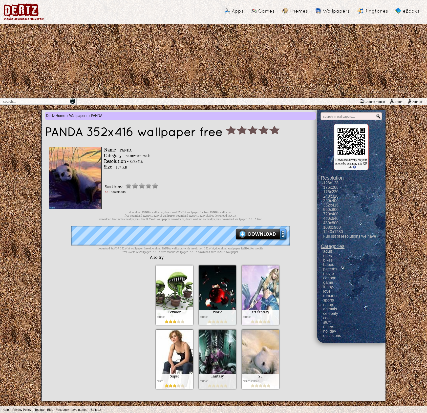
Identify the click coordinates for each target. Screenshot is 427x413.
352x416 (331, 205)
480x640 (331, 218)
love (327, 291)
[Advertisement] (213, 60)
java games (79, 410)
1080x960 (332, 227)
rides (327, 256)
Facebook (62, 410)
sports (328, 300)
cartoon (329, 278)
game (328, 282)
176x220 (331, 192)
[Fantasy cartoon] (217, 387)
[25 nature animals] (260, 387)
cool (327, 318)
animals (330, 309)
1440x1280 (333, 232)
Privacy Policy (21, 410)
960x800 (331, 209)
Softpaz (96, 410)
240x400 (331, 201)
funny (328, 287)
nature (328, 304)
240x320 (331, 196)
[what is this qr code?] (354, 167)
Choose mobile (374, 102)
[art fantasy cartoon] (260, 323)
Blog (50, 410)
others (328, 327)
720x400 (331, 214)
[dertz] (23, 20)
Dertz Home (55, 116)
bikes (328, 260)
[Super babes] (174, 387)
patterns (330, 269)
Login (399, 102)
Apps (237, 11)
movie (328, 273)
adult (327, 251)
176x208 (331, 187)
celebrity (330, 313)
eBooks (411, 11)
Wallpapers (336, 11)
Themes (298, 11)
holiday (329, 331)
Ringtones (376, 11)
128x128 (331, 183)
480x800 (331, 223)
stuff (326, 322)
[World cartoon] (217, 323)
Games (266, 11)
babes (328, 265)
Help (5, 410)
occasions (332, 336)
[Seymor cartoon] (174, 323)
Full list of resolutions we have (349, 236)
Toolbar (40, 410)
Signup (417, 102)
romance (331, 296)
